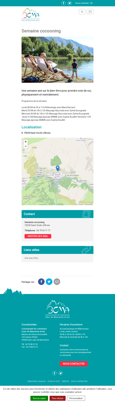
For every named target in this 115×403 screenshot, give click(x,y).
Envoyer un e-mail (38, 236)
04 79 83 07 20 (31, 344)
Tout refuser (57, 398)
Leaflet (81, 204)
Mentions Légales (37, 381)
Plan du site (54, 381)
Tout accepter (39, 398)
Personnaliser (76, 398)
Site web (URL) (31, 258)
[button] (57, 168)
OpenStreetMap (89, 204)
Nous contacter (82, 3)
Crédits (65, 381)
